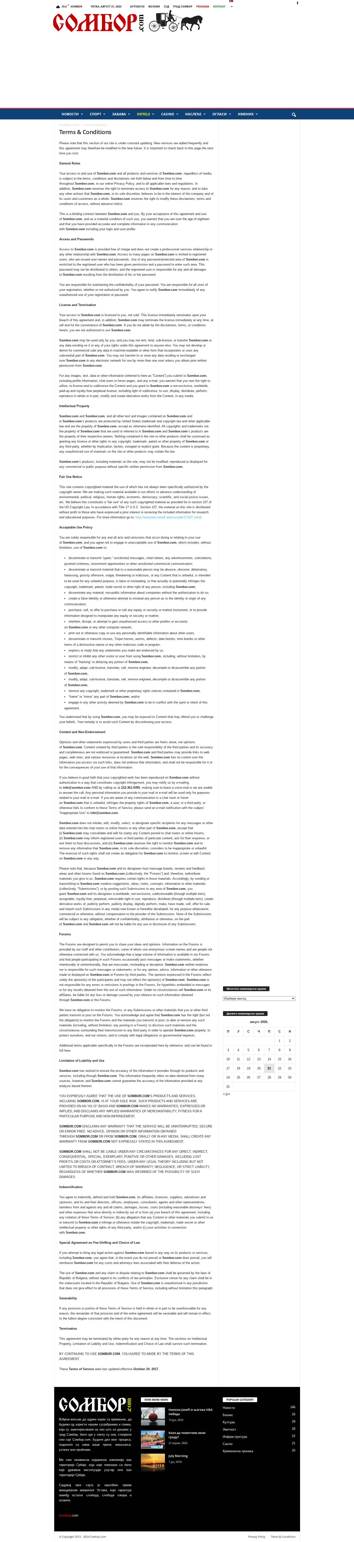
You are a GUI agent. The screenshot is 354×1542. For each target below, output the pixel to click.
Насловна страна (69, 124)
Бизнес (228, 1415)
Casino (167, 114)
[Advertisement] (277, 23)
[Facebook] (297, 3)
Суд (166, 6)
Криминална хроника (238, 1451)
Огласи (219, 114)
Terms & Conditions (283, 1536)
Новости (70, 114)
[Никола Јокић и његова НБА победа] (153, 1416)
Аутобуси (137, 6)
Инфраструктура (235, 1436)
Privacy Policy (256, 1536)
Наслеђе (193, 114)
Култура (229, 1422)
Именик (246, 114)
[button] (293, 115)
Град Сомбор (182, 6)
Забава (119, 114)
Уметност (229, 1429)
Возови (154, 6)
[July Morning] (153, 1463)
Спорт (95, 114)
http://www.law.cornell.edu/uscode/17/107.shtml (169, 517)
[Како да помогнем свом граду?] (153, 1440)
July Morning (178, 1456)
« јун (226, 1094)
